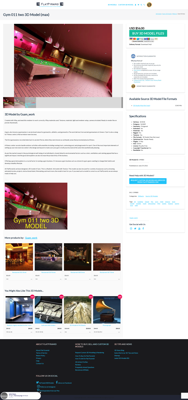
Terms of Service (41, 353)
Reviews (78, 365)
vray (131, 205)
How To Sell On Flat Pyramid (84, 358)
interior (167, 202)
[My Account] (135, 5)
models (138, 203)
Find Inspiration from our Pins (49, 391)
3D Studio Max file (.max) (141, 105)
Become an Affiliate (82, 370)
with (136, 205)
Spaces (170, 203)
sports (177, 203)
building (140, 202)
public (164, 203)
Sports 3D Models (167, 14)
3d (135, 202)
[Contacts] (144, 5)
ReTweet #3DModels (46, 383)
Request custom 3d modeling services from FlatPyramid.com (148, 181)
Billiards (175, 14)
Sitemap (117, 355)
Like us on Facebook (65, 383)
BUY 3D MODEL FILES (148, 33)
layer (173, 202)
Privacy (38, 358)
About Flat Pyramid (42, 350)
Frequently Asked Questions (84, 367)
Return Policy (40, 355)
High (161, 202)
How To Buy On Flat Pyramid (85, 356)
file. (152, 202)
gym (156, 202)
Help (37, 361)
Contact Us (40, 363)
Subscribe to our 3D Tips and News (126, 353)
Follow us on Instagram (47, 387)
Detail (147, 202)
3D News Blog (119, 350)
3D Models (112, 5)
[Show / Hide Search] (141, 5)
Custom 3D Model (125, 5)
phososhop (151, 203)
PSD (158, 203)
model (132, 203)
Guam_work (31, 237)
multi (144, 203)
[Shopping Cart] (138, 5)
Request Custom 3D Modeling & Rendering (89, 352)
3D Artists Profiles (81, 362)
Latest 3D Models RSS (121, 358)
